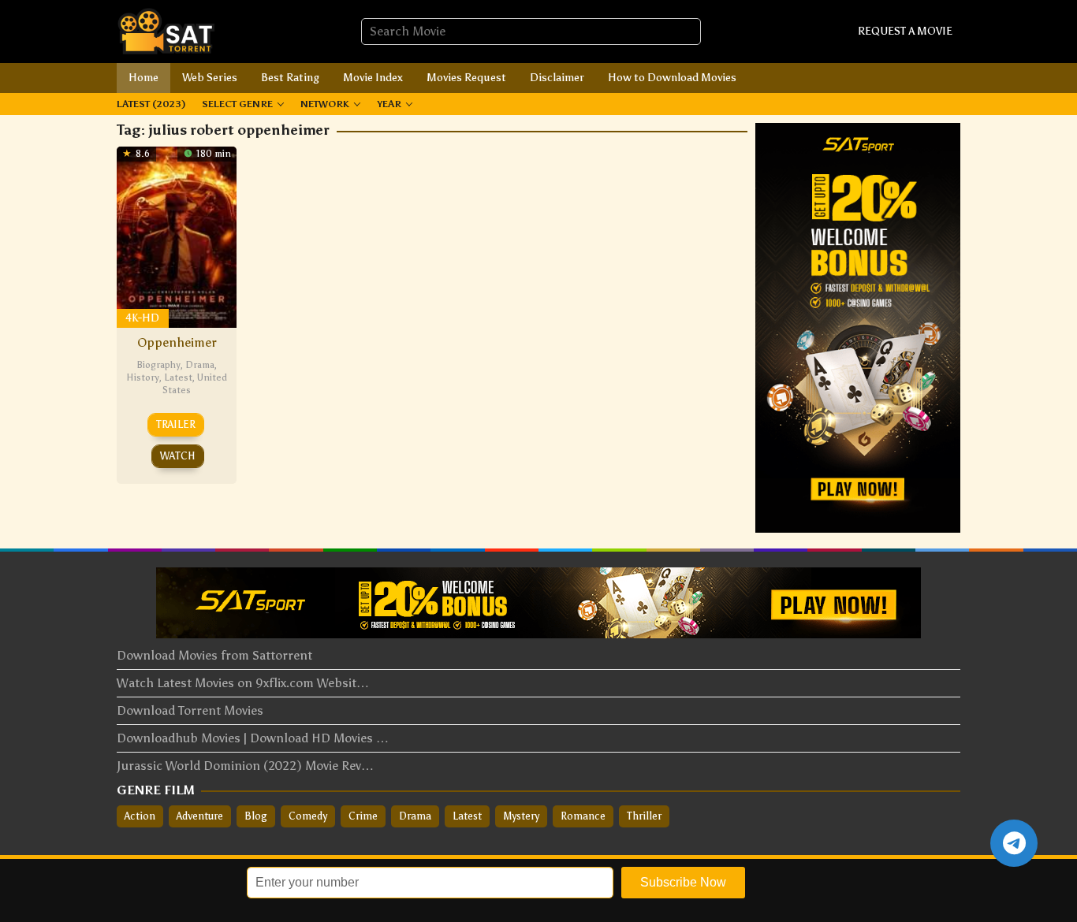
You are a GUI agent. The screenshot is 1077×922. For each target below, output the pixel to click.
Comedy (308, 816)
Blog (255, 816)
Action (140, 816)
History (142, 377)
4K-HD (142, 318)
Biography (158, 364)
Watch (178, 456)
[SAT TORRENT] (166, 30)
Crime (363, 816)
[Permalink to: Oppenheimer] (176, 235)
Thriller (644, 816)
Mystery (521, 816)
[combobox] (531, 31)
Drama (199, 364)
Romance (583, 816)
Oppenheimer (177, 342)
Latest (178, 377)
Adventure (200, 816)
